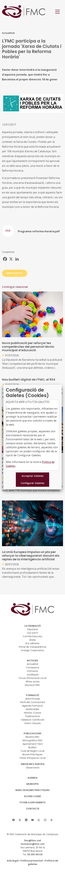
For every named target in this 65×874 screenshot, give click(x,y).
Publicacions (32, 716)
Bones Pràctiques (32, 754)
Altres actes (33, 681)
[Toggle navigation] (57, 12)
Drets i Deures (32, 723)
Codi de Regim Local (32, 751)
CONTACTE (32, 808)
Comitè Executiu (32, 636)
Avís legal (12, 860)
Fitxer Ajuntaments (33, 802)
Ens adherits (33, 643)
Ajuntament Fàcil (32, 744)
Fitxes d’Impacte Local (33, 758)
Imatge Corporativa (32, 650)
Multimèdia (32, 709)
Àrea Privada (32, 698)
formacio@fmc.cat (32, 844)
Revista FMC (33, 737)
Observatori (32, 767)
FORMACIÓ (32, 695)
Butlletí (32, 747)
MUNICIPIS (32, 784)
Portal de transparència (32, 647)
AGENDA (33, 777)
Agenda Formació (32, 705)
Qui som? (32, 633)
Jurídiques (32, 674)
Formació (32, 671)
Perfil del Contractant (32, 702)
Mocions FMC (32, 685)
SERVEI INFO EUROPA (32, 764)
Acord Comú (32, 796)
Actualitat (32, 664)
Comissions (32, 667)
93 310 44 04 (34, 854)
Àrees (32, 640)
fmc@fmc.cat (32, 840)
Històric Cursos (32, 712)
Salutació (32, 629)
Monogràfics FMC (32, 740)
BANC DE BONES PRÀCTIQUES (33, 790)
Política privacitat (31, 860)
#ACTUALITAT (14, 273)
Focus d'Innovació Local (32, 678)
